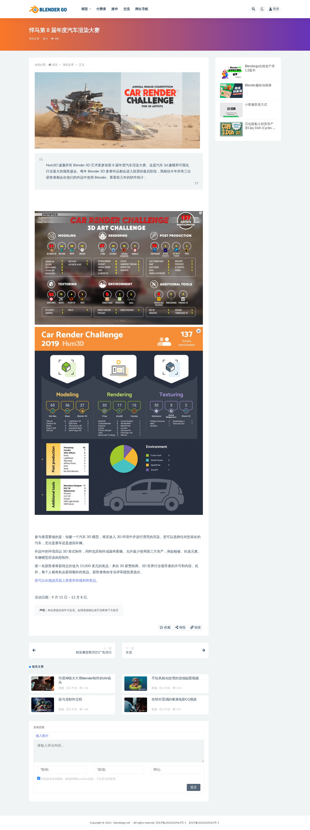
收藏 (166, 627)
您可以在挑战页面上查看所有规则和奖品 (65, 580)
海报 (181, 627)
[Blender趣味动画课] (231, 90)
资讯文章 (34, 38)
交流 (126, 9)
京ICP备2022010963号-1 (171, 822)
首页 (55, 64)
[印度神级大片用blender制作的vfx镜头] (42, 683)
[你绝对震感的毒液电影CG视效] (135, 705)
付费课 (101, 9)
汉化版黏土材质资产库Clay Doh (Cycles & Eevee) (260, 128)
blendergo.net (121, 822)
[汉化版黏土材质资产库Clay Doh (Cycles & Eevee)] (231, 129)
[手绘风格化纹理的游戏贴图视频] (135, 683)
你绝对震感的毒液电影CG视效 (174, 699)
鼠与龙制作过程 (70, 699)
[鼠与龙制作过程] (42, 705)
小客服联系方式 (256, 104)
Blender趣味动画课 (258, 85)
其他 (61, 688)
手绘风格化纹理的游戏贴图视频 (175, 678)
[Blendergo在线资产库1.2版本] (231, 71)
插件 (114, 9)
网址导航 (141, 9)
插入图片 (42, 736)
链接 (197, 627)
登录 (276, 9)
